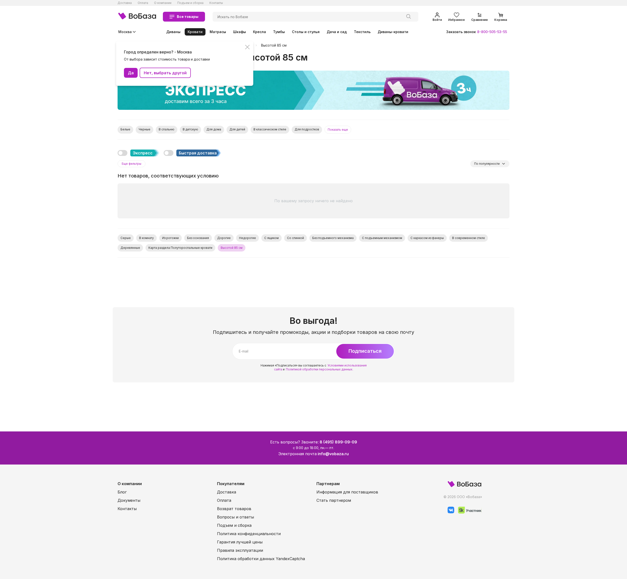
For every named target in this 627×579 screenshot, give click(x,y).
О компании (162, 3)
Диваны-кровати (393, 32)
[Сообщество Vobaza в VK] (449, 512)
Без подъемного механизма (333, 238)
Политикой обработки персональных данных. (319, 369)
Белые (125, 129)
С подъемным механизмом (382, 238)
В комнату (146, 238)
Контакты (216, 3)
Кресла (259, 32)
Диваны (173, 32)
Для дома (213, 129)
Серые (126, 238)
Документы (129, 500)
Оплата (143, 3)
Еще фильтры (131, 163)
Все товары (187, 16)
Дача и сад (337, 32)
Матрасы (218, 32)
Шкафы (239, 32)
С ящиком (271, 238)
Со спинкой (295, 238)
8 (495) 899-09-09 (338, 442)
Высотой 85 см (274, 45)
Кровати (195, 32)
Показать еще (338, 129)
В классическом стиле (269, 129)
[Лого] (137, 17)
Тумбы (279, 32)
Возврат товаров (234, 508)
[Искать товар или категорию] (408, 17)
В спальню (166, 129)
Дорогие (224, 238)
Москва (125, 32)
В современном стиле (468, 238)
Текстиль (362, 32)
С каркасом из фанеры (427, 238)
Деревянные (130, 248)
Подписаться (365, 351)
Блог (122, 492)
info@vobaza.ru (333, 453)
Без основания (198, 238)
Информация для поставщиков (347, 492)
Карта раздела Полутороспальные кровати (180, 248)
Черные (144, 129)
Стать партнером (333, 500)
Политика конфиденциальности (249, 533)
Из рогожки (170, 238)
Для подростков (307, 129)
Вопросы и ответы (235, 517)
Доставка (125, 3)
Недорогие (247, 238)
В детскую (190, 129)
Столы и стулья (306, 32)
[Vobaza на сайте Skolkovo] (468, 512)
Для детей (237, 129)
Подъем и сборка (190, 3)
